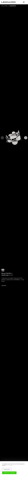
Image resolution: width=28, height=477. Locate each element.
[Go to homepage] (8, 2)
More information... (9, 465)
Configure (7, 469)
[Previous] (2, 137)
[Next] (25, 137)
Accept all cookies (9, 472)
